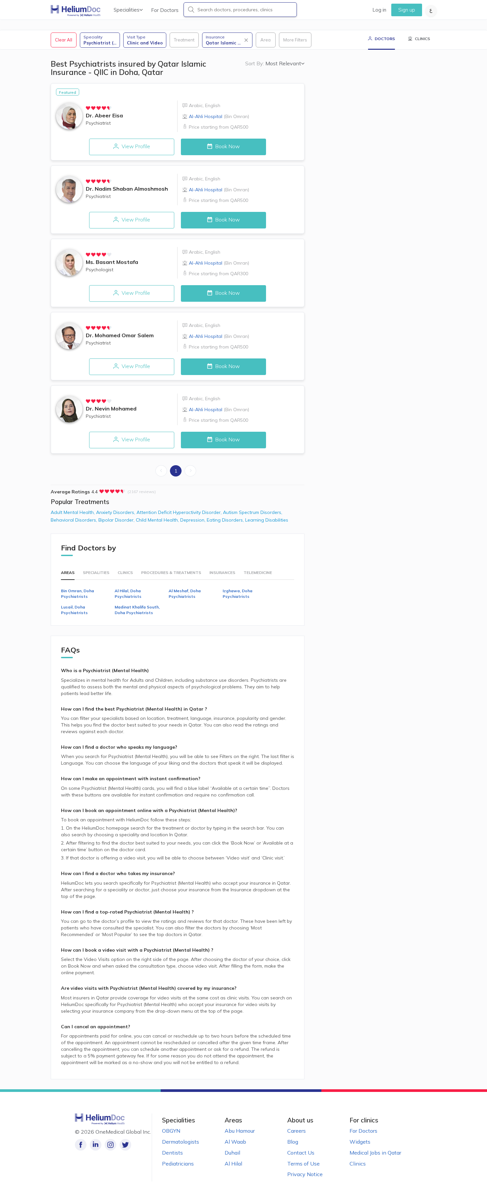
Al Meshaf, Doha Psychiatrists (185, 593)
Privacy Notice (305, 1174)
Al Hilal (233, 1163)
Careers (296, 1130)
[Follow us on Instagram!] (110, 1145)
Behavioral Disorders (74, 520)
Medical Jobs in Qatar (375, 1152)
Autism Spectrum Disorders (252, 512)
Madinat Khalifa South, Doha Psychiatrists (137, 609)
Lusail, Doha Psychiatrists (74, 609)
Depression (193, 520)
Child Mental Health (158, 520)
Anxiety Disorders (116, 512)
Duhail (232, 1152)
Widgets (360, 1141)
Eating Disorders (226, 520)
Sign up (406, 10)
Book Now (227, 146)
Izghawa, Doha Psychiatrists (237, 593)
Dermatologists (180, 1141)
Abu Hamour (240, 1130)
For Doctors (165, 10)
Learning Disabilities (266, 520)
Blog (292, 1141)
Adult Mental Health (73, 512)
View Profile (135, 146)
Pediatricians (178, 1163)
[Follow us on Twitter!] (125, 1145)
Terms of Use (303, 1163)
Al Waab (235, 1141)
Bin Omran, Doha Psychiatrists (77, 593)
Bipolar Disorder (117, 520)
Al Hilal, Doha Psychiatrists (128, 593)
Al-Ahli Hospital (219, 116)
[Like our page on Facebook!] (80, 1145)
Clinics (358, 1163)
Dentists (172, 1152)
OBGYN (171, 1130)
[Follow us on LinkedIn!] (95, 1145)
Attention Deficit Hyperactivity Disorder (179, 512)
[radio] (88, 108)
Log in (379, 10)
